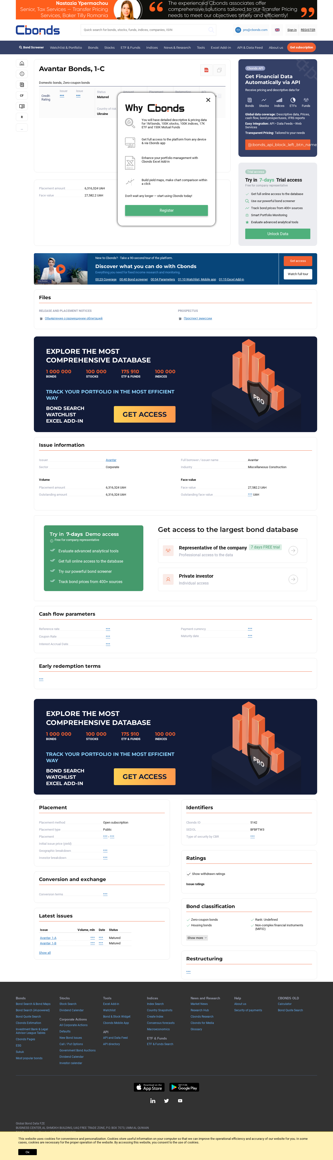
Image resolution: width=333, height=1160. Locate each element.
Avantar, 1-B (48, 943)
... (22, 128)
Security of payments (248, 1010)
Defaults (64, 1031)
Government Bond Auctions (77, 1050)
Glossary (196, 1029)
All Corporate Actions (73, 1025)
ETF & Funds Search (160, 1044)
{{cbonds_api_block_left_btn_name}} (279, 144)
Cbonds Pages (25, 1039)
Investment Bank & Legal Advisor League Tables (32, 1031)
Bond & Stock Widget (116, 1016)
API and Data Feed (115, 1037)
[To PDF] (206, 70)
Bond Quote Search (28, 1016)
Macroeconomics (158, 1029)
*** (78, 96)
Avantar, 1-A (48, 938)
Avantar (111, 460)
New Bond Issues (70, 1037)
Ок (27, 1152)
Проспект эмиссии (198, 318)
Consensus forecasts (161, 1023)
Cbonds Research (202, 1016)
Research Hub (200, 1010)
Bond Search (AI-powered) (33, 1010)
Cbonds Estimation (28, 1023)
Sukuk (20, 1052)
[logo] (38, 30)
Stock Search (68, 1004)
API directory (111, 1044)
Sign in (292, 30)
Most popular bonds (29, 1058)
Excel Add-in (221, 47)
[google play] (184, 1087)
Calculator (285, 1004)
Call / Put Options (71, 1044)
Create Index (155, 1016)
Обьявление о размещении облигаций (74, 318)
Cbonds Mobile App (116, 1023)
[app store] (149, 1087)
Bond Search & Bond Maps (33, 1004)
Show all (45, 953)
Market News (199, 1004)
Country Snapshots (159, 1010)
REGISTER (308, 30)
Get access (298, 261)
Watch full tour (298, 274)
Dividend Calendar (71, 1010)
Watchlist (109, 1010)
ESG (18, 1045)
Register (167, 210)
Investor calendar (70, 1063)
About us (276, 47)
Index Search (155, 1004)
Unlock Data (277, 234)
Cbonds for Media (202, 1023)
